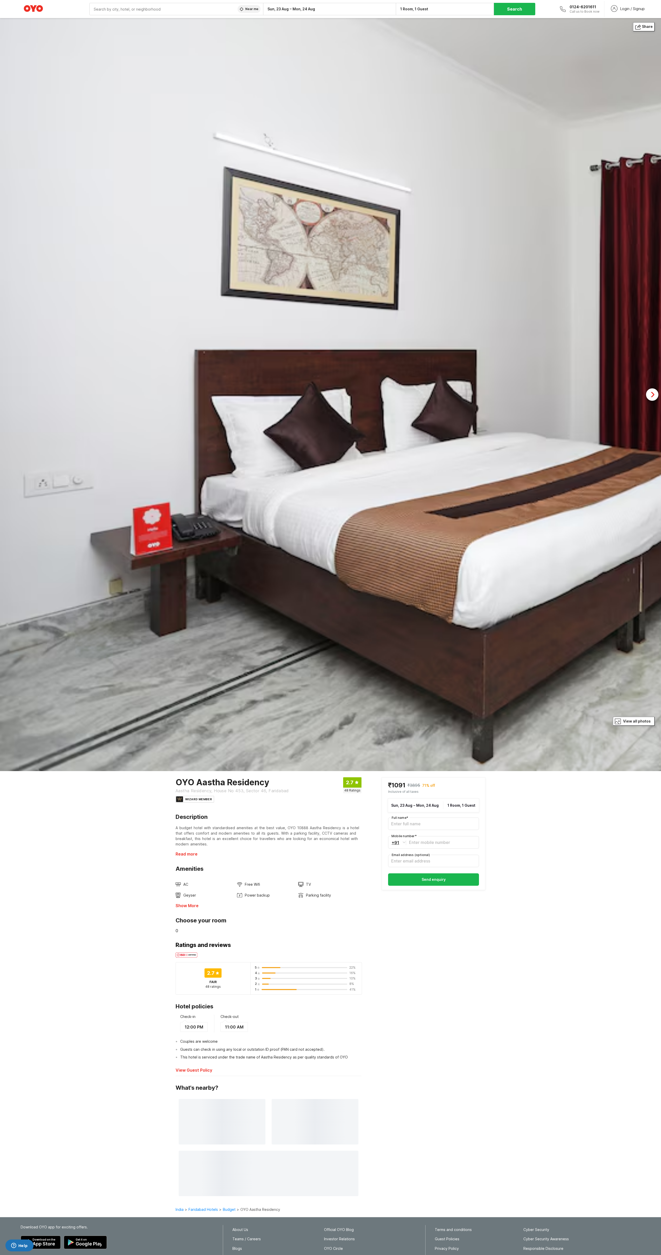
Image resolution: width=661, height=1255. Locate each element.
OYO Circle (333, 1248)
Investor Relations (339, 1239)
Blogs (237, 1248)
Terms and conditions (453, 1230)
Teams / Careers (246, 1239)
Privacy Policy (447, 1248)
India (180, 1209)
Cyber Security (536, 1230)
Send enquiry (434, 879)
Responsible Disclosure (543, 1248)
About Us (240, 1230)
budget (229, 1209)
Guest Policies (447, 1239)
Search (514, 9)
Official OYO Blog (339, 1230)
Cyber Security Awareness (546, 1239)
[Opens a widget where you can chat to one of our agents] (19, 1246)
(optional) (411, 855)
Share (647, 26)
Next (652, 394)
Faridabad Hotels (203, 1209)
